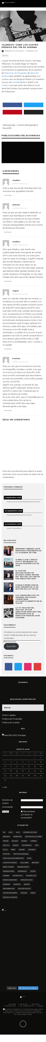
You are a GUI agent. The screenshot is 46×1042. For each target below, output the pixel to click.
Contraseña (7, 807)
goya (29, 858)
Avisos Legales (9, 715)
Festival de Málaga (21, 854)
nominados (22, 871)
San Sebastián (8, 888)
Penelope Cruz (26, 879)
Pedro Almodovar (10, 879)
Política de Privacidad (12, 719)
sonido (5, 85)
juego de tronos (10, 862)
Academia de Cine (30, 832)
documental (26, 845)
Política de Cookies (11, 722)
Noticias (24, 1004)
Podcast (35, 1004)
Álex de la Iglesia (10, 897)
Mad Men (35, 862)
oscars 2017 (17, 875)
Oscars (6, 875)
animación (18, 836)
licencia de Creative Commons (27, 1011)
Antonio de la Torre (33, 836)
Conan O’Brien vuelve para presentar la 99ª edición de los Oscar (27, 587)
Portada (12, 1004)
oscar (32, 871)
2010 (10, 832)
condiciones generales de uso (29, 1012)
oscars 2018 (31, 875)
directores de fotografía (15, 73)
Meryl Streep (8, 866)
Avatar (5, 841)
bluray (24, 841)
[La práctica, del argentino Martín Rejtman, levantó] (9, 943)
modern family (23, 866)
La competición (27, 1006)
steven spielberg (10, 892)
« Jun (4, 787)
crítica (6, 845)
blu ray (15, 841)
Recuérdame (29, 811)
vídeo (33, 892)
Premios (5, 55)
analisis (6, 836)
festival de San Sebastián (13, 858)
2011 (18, 832)
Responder (8, 195)
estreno (32, 849)
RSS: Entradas (19, 735)
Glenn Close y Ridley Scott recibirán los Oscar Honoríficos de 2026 (27, 563)
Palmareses (11, 1006)
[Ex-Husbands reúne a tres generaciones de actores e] (36, 951)
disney (15, 845)
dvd (36, 845)
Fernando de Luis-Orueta (14, 51)
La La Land (24, 862)
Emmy (13, 849)
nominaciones (8, 871)
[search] (40, 707)
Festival (6, 854)
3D (4, 832)
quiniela (17, 884)
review (26, 884)
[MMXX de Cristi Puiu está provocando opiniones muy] (22, 940)
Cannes (33, 841)
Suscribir (11, 646)
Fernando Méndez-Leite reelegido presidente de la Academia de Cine (28, 551)
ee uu (5, 849)
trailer (24, 892)
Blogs (40, 1006)
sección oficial (24, 888)
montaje (16, 82)
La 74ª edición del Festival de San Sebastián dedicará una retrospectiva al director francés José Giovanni (28, 613)
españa (22, 849)
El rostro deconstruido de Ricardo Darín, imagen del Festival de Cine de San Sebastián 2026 (28, 575)
